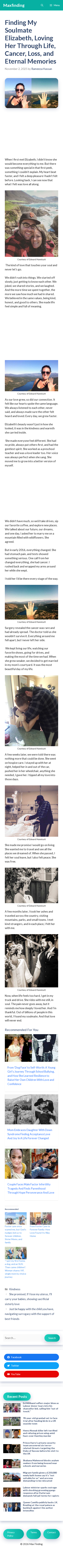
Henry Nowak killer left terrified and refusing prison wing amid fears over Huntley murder (40, 1433)
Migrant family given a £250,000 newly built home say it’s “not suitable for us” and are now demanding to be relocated (40, 1476)
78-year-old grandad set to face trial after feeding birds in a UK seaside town (40, 1421)
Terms (33, 1532)
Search (52, 1338)
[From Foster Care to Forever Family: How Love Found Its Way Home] (41, 1218)
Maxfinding (14, 5)
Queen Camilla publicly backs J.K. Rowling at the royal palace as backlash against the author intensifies (40, 1506)
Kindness (14, 1289)
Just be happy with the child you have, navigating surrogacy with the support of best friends (29, 1314)
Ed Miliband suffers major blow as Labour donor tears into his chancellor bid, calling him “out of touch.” (41, 1407)
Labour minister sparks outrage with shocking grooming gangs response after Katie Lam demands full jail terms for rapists (41, 1491)
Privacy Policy (11, 1534)
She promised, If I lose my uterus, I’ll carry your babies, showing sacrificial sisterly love (28, 1299)
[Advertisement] (31, 135)
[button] (42, 5)
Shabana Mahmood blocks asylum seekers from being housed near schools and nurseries (41, 1463)
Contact (51, 1532)
